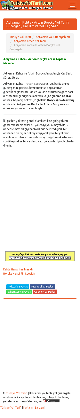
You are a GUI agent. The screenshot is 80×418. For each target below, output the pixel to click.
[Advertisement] (40, 343)
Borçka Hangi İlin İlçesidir (19, 273)
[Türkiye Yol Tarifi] (26, 5)
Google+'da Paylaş (44, 291)
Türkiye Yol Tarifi (16, 393)
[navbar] (72, 5)
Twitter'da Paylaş (18, 286)
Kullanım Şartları (33, 407)
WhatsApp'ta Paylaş (19, 291)
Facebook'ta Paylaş (42, 286)
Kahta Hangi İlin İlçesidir (18, 269)
